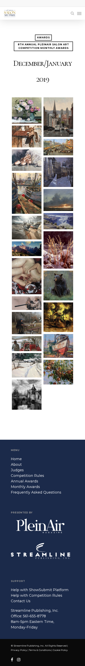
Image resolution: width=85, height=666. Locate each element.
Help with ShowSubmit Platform (40, 590)
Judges (17, 470)
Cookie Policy (60, 650)
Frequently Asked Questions (36, 492)
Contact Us (20, 601)
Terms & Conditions (40, 650)
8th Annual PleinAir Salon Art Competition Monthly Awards (43, 46)
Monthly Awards (25, 487)
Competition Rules (27, 475)
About (16, 464)
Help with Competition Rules (36, 595)
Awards (43, 37)
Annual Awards (24, 481)
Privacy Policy (19, 650)
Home (16, 459)
